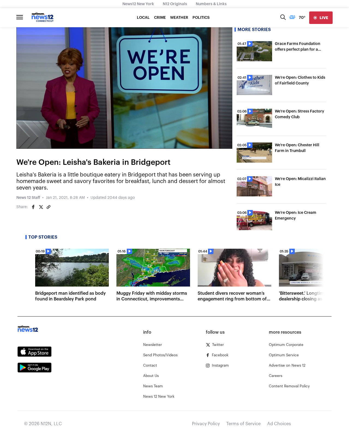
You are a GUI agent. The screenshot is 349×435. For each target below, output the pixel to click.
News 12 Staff (28, 198)
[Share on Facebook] (33, 207)
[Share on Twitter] (41, 207)
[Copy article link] (48, 207)
